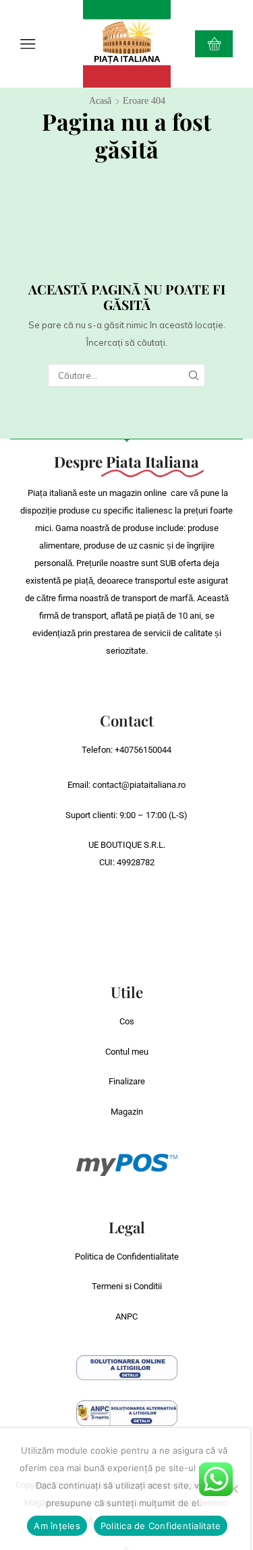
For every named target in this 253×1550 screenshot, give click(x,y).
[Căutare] (193, 375)
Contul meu (126, 1052)
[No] (233, 1488)
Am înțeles (57, 1525)
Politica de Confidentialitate (127, 1256)
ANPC (126, 1316)
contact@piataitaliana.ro (139, 785)
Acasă (100, 101)
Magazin (127, 1112)
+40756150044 (143, 750)
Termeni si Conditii (127, 1286)
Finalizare (127, 1081)
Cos (126, 1021)
